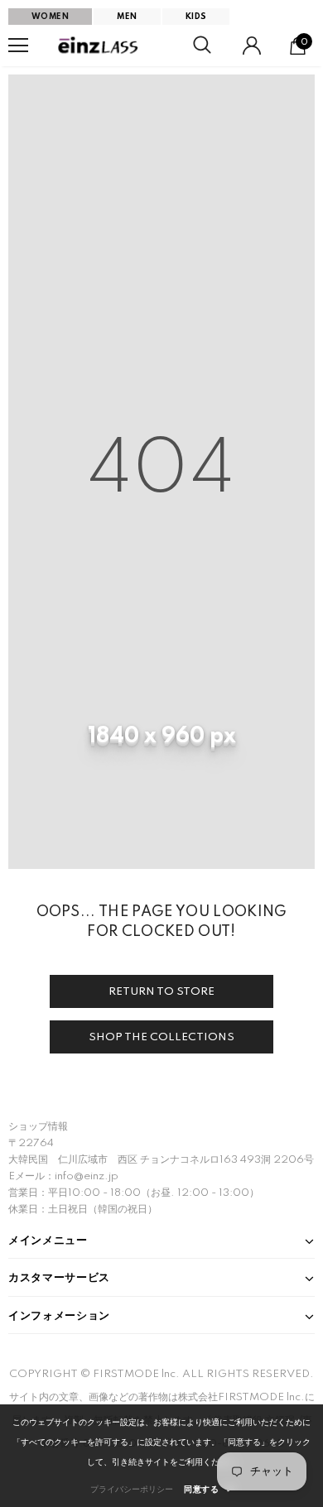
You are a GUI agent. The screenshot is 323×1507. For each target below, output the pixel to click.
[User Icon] (252, 45)
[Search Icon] (202, 45)
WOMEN (50, 16)
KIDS (196, 16)
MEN (127, 16)
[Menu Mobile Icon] (18, 45)
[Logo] (99, 45)
